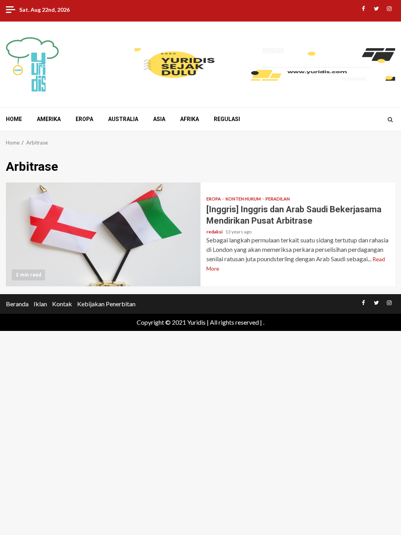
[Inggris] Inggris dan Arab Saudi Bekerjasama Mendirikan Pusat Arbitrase (103, 234)
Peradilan (278, 199)
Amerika (49, 119)
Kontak (62, 303)
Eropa (84, 119)
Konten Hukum (244, 199)
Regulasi (227, 119)
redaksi (214, 232)
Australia (123, 119)
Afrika (189, 119)
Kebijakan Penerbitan (106, 303)
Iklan (40, 303)
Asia (159, 119)
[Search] (390, 119)
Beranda (17, 303)
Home (14, 119)
